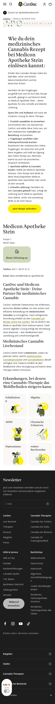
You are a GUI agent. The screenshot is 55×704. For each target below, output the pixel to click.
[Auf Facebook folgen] (5, 624)
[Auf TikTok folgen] (28, 624)
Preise (6, 542)
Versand (7, 594)
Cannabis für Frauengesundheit (39, 539)
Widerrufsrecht (38, 558)
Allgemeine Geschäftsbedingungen (41, 577)
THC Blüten (8, 579)
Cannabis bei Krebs (40, 526)
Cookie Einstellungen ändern (41, 588)
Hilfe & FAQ (9, 558)
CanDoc (7, 18)
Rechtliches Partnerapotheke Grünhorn (39, 598)
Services (7, 532)
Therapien (8, 526)
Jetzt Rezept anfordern (25, 208)
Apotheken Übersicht (13, 584)
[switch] (6, 691)
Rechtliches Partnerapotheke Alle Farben (41, 610)
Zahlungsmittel (10, 589)
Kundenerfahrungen (13, 568)
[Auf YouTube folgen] (21, 624)
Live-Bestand (9, 521)
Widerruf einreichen (14, 603)
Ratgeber (7, 537)
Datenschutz (37, 563)
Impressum (36, 568)
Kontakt (7, 563)
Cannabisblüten (35, 359)
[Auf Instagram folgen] (13, 624)
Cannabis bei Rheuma (41, 532)
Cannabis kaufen (11, 573)
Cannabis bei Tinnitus (41, 521)
